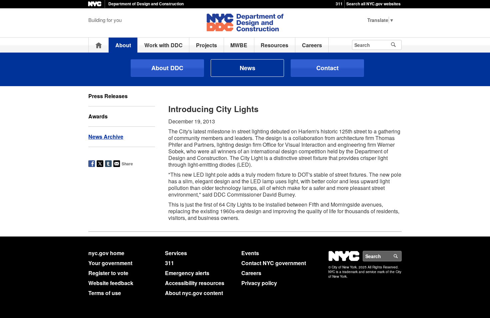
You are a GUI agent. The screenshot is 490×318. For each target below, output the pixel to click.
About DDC (167, 68)
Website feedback (110, 283)
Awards (98, 116)
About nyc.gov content (194, 293)
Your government (110, 263)
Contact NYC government (273, 263)
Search (401, 256)
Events (250, 253)
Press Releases (108, 96)
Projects (206, 45)
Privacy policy (259, 283)
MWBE (238, 45)
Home (98, 45)
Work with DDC (163, 45)
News (247, 68)
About (123, 45)
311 (339, 4)
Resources (274, 45)
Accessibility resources (194, 283)
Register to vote (108, 273)
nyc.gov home (106, 253)
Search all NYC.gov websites (373, 4)
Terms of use (104, 293)
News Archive (105, 136)
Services (176, 253)
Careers (312, 45)
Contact (327, 68)
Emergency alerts (187, 273)
